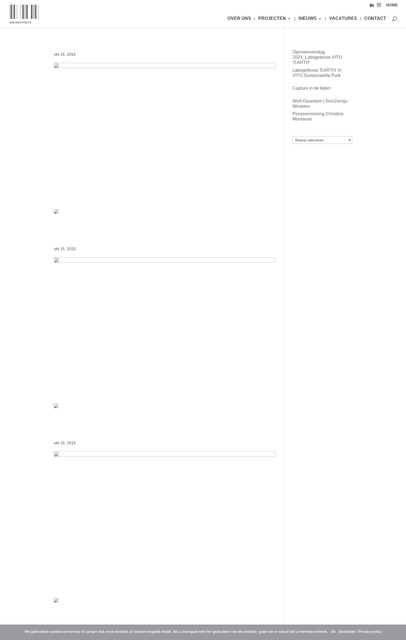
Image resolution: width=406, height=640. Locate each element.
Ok (333, 631)
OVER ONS (239, 19)
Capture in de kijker (311, 88)
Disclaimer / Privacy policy (360, 631)
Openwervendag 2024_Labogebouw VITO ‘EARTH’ (317, 57)
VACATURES (343, 19)
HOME (392, 5)
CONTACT (375, 19)
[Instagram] (379, 6)
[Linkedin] (372, 6)
